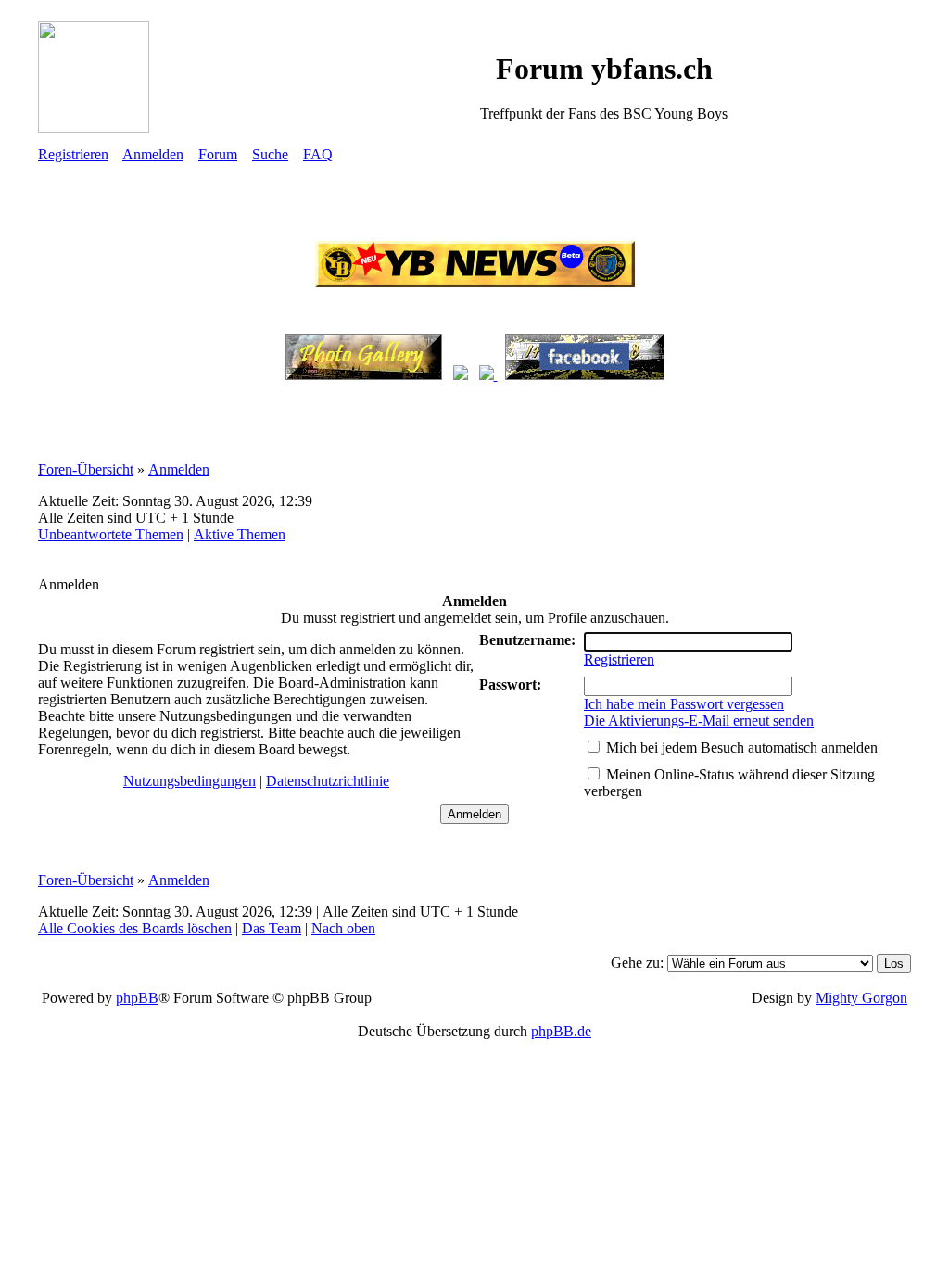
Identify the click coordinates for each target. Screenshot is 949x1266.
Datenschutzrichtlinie (327, 781)
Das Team (271, 928)
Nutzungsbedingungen (189, 781)
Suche (270, 154)
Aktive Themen (239, 534)
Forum (217, 154)
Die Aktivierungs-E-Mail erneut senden (699, 720)
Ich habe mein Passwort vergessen (684, 704)
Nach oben (343, 928)
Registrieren (73, 154)
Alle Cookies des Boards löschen (135, 928)
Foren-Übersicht (85, 469)
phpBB (137, 998)
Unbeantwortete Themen (110, 534)
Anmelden (152, 154)
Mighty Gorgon (861, 998)
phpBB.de (561, 1031)
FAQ (318, 154)
